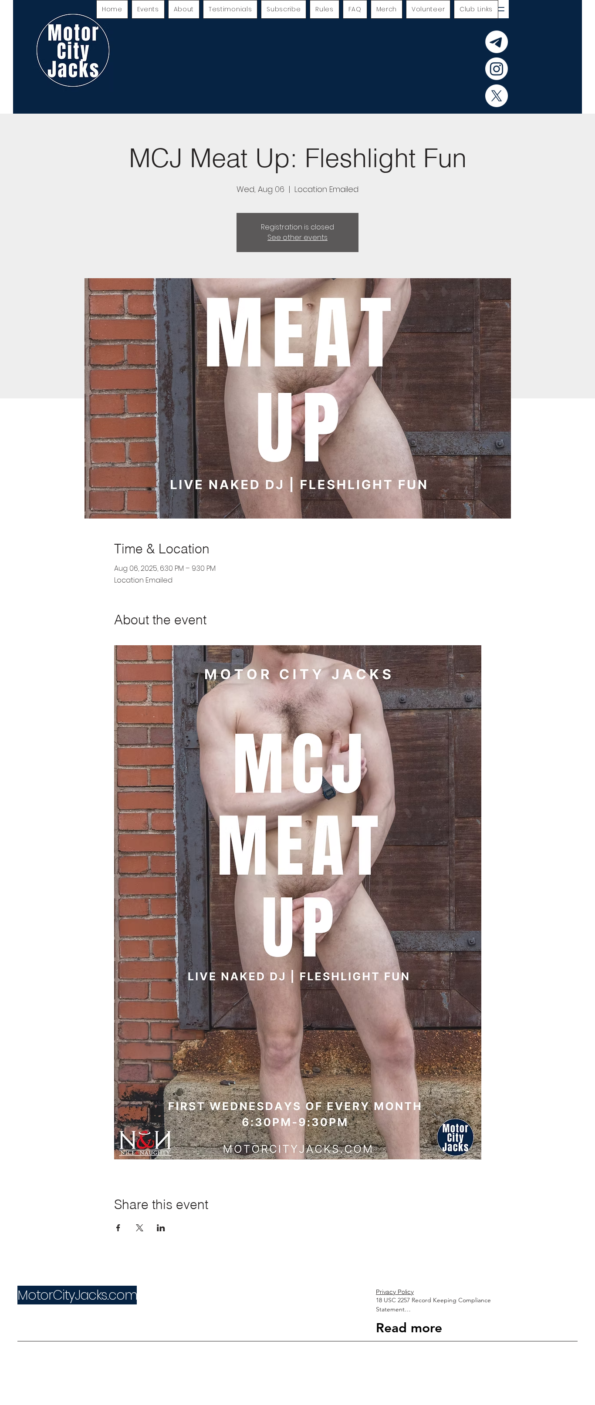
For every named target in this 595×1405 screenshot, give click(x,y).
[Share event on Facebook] (118, 1227)
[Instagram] (496, 68)
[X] (496, 95)
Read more (409, 1328)
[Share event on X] (139, 1227)
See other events (297, 237)
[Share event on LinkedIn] (161, 1227)
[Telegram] (496, 41)
